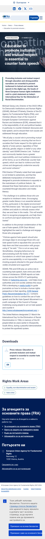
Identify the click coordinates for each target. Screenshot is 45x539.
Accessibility (5, 491)
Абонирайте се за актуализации (18, 436)
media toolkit (25, 285)
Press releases (18, 25)
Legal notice (17, 489)
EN (8, 365)
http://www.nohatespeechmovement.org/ (19, 310)
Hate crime (10, 393)
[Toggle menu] (41, 17)
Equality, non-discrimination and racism (21, 388)
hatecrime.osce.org (19, 280)
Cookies (26, 489)
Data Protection (36, 489)
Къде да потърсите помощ (16, 433)
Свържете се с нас (10, 464)
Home (4, 25)
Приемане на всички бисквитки (24, 526)
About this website (7, 489)
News (10, 25)
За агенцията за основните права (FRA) (22, 426)
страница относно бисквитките (23, 506)
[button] (14, 9)
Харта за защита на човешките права (21, 430)
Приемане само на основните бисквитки (26, 533)
